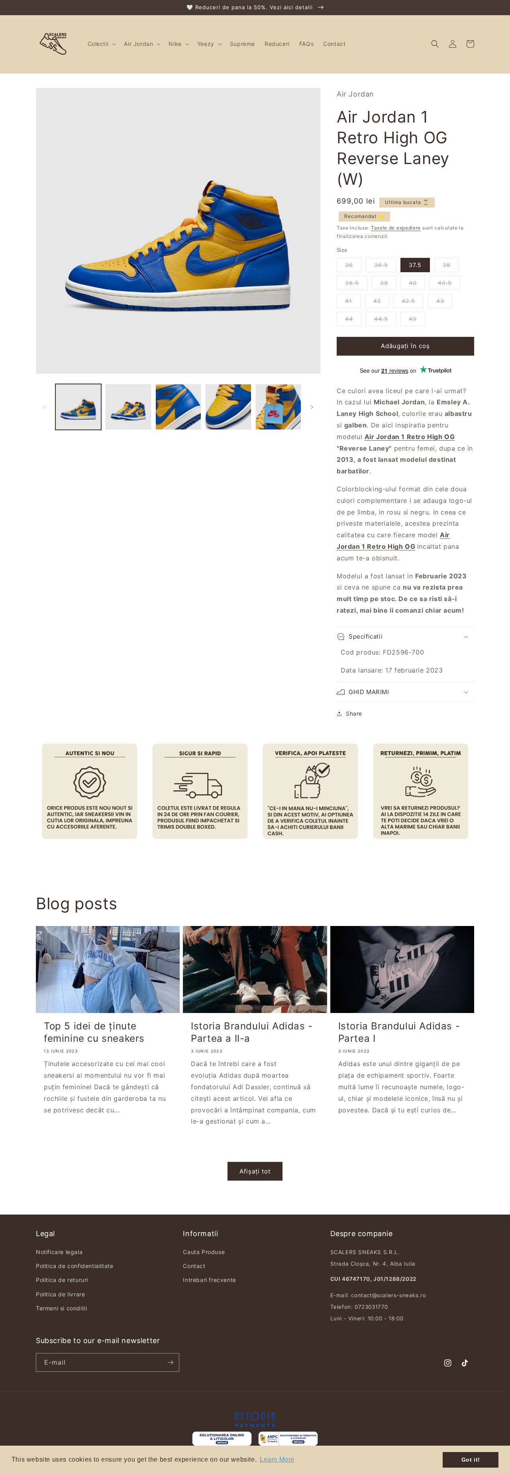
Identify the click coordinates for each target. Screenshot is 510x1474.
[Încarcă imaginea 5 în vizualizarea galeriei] (278, 407)
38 (447, 264)
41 (348, 300)
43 (440, 300)
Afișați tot (255, 1171)
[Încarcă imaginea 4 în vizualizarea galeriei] (228, 407)
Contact (194, 1265)
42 (377, 300)
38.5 (352, 282)
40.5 (445, 282)
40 (413, 282)
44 (349, 318)
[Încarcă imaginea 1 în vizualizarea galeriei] (78, 407)
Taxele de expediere (396, 228)
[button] (101, 44)
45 (413, 318)
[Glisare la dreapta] (312, 407)
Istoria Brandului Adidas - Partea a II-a (252, 1032)
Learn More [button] (277, 1459)
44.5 (381, 318)
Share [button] (354, 713)
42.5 (408, 300)
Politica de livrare (60, 1294)
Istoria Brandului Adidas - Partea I (399, 1032)
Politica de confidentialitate (74, 1265)
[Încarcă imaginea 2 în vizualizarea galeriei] (128, 407)
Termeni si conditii (61, 1308)
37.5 (415, 264)
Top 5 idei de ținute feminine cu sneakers (94, 1032)
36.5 (381, 264)
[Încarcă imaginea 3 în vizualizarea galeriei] (178, 407)
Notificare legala (59, 1251)
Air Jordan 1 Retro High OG (410, 437)
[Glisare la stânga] (44, 407)
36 (349, 264)
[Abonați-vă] (170, 1362)
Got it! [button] (470, 1459)
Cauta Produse (204, 1251)
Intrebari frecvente (209, 1279)
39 (384, 282)
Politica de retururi (62, 1279)
